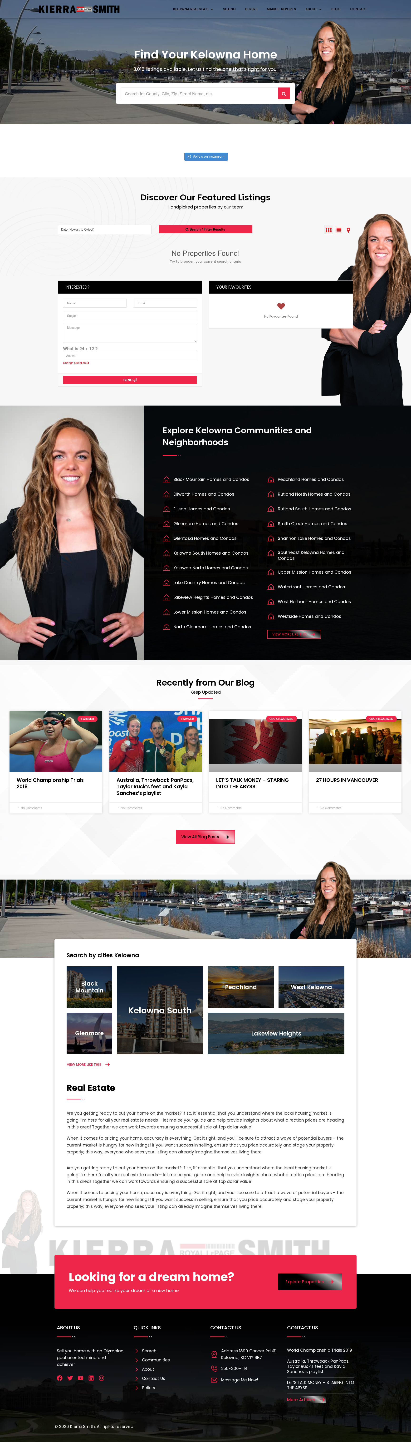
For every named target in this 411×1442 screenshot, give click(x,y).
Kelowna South (160, 1010)
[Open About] (320, 9)
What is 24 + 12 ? (80, 348)
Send (128, 379)
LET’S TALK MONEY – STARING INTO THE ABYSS (252, 783)
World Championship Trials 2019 (50, 783)
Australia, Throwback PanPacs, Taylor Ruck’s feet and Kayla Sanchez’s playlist (155, 787)
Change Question (75, 363)
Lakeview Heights (276, 1033)
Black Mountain (89, 987)
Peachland (241, 987)
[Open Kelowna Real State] (212, 9)
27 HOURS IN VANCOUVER (347, 780)
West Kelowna (311, 987)
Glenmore (89, 1033)
